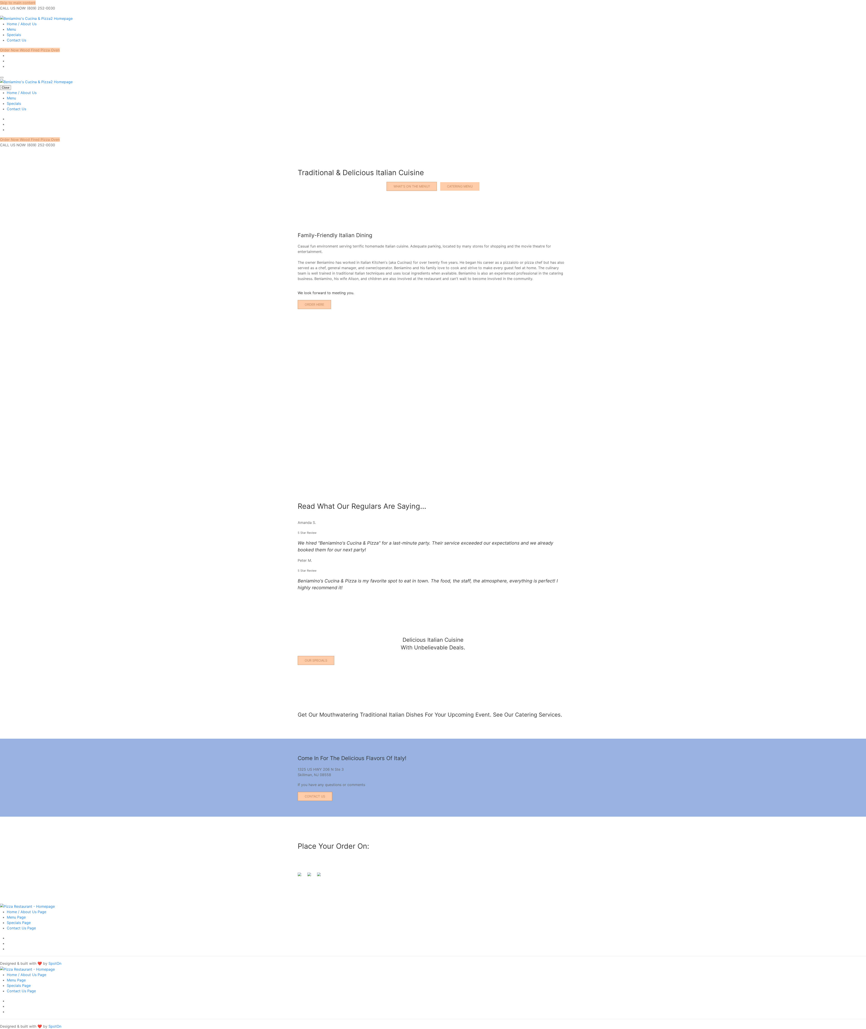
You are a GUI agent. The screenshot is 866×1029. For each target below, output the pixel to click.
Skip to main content (18, 2)
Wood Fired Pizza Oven (40, 50)
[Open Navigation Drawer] (2, 77)
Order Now (10, 50)
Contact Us (16, 40)
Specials (14, 34)
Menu (11, 29)
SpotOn (54, 963)
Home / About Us (22, 24)
